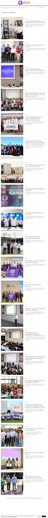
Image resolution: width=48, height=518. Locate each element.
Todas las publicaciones (5, 7)
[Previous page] (21, 496)
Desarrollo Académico (32, 7)
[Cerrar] (46, 516)
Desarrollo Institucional (22, 7)
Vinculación (14, 7)
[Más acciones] (45, 18)
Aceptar (44, 516)
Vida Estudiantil (41, 7)
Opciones (39, 516)
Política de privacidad (13, 516)
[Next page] (27, 496)
